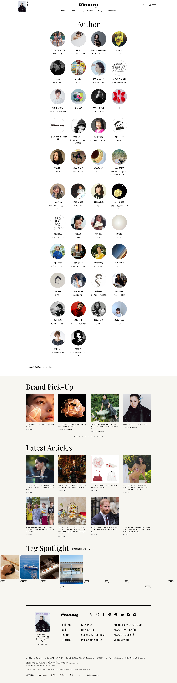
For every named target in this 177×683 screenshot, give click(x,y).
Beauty (81, 10)
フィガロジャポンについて (114, 658)
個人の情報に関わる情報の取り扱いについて (80, 658)
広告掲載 (29, 658)
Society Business (93, 634)
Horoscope (111, 10)
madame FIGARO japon (35, 367)
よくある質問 (49, 658)
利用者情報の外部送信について (135, 658)
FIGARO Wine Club (125, 630)
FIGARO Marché (123, 634)
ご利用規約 (59, 658)
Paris (73, 10)
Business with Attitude (127, 625)
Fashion (64, 10)
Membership (121, 640)
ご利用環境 (100, 658)
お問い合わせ (38, 658)
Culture (90, 10)
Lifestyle (100, 10)
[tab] (74, 436)
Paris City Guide (91, 640)
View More (41, 644)
